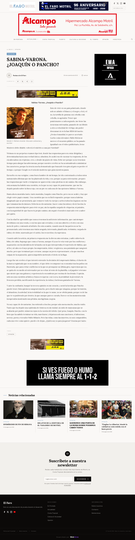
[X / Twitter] (118, 3)
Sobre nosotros (97, 506)
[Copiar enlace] (31, 81)
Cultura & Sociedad (78, 39)
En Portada (18, 39)
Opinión (105, 39)
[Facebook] (114, 3)
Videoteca (117, 39)
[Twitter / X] (22, 81)
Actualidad (32, 39)
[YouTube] (124, 3)
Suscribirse (81, 479)
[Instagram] (121, 3)
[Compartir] (27, 81)
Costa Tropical (49, 39)
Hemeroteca (96, 513)
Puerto (62, 39)
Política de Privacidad (9, 531)
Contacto (95, 509)
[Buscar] (131, 39)
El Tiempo (94, 39)
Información (118, 8)
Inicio (10, 49)
